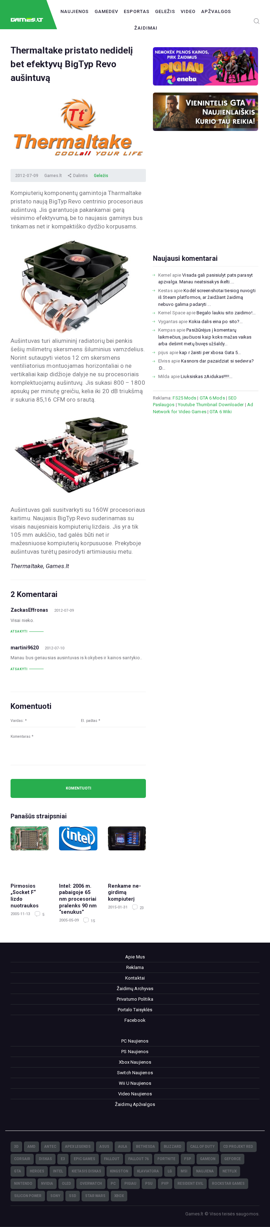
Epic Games (84, 1159)
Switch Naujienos (135, 1072)
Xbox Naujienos (135, 1062)
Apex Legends (78, 1147)
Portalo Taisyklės (135, 1009)
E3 (63, 1159)
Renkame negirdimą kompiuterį (124, 892)
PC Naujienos (134, 1041)
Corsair (22, 1159)
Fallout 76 (138, 1159)
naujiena (205, 1171)
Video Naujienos (135, 1093)
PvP (165, 1183)
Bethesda (145, 1147)
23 (141, 908)
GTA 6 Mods (212, 398)
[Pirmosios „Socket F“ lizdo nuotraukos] (30, 851)
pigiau (130, 1183)
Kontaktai (135, 978)
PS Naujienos (134, 1051)
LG (170, 1171)
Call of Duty (202, 1147)
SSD (72, 1196)
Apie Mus (135, 956)
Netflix (230, 1171)
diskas (45, 1159)
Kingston (119, 1171)
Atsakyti (19, 631)
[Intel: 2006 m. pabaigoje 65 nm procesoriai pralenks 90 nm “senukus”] (78, 851)
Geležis (165, 11)
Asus (104, 1147)
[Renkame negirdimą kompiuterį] (127, 851)
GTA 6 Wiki (221, 411)
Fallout (112, 1159)
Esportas (136, 11)
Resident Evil (190, 1183)
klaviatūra (148, 1171)
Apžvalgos (216, 11)
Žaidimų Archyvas (135, 988)
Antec (50, 1147)
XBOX (119, 1196)
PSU (149, 1183)
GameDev (106, 11)
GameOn (208, 1159)
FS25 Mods (184, 398)
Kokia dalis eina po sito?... (216, 321)
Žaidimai (146, 28)
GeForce (232, 1159)
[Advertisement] (205, 204)
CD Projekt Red (238, 1147)
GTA (17, 1171)
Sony (55, 1196)
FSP (187, 1159)
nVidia (47, 1183)
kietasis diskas (86, 1171)
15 (92, 921)
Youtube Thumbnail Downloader (211, 404)
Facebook (135, 1020)
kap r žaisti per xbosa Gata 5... (210, 352)
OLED (66, 1183)
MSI (184, 1171)
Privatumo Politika (135, 999)
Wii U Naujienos (135, 1083)
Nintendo (23, 1183)
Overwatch (91, 1183)
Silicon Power (27, 1196)
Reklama (135, 967)
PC (113, 1183)
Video (188, 11)
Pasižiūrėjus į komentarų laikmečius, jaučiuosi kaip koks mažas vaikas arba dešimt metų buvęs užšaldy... (204, 336)
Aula (122, 1147)
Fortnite (166, 1159)
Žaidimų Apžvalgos (135, 1104)
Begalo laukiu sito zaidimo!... (226, 312)
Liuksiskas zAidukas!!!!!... (206, 376)
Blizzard (172, 1147)
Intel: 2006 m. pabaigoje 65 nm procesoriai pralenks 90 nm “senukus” (78, 899)
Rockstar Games (228, 1183)
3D (16, 1147)
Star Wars (95, 1196)
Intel (58, 1171)
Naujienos (74, 11)
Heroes (37, 1171)
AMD (31, 1147)
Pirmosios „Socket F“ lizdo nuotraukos (25, 895)
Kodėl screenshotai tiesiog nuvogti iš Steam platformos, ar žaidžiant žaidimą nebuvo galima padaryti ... (207, 297)
